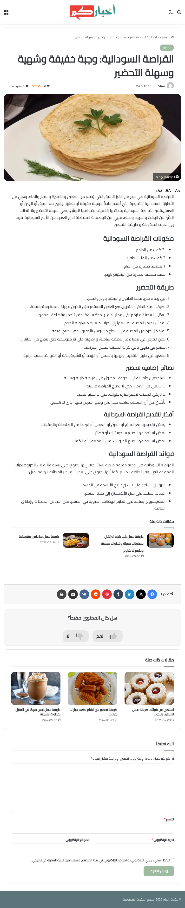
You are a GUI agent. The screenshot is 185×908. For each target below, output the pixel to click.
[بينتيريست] (107, 594)
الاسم (169, 819)
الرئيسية (165, 37)
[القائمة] (6, 13)
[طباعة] (61, 594)
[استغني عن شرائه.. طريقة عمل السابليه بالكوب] (149, 688)
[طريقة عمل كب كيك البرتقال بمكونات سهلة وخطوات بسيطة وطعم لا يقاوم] (160, 540)
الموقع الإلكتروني (77, 840)
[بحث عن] (179, 13)
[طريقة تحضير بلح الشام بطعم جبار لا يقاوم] (92, 688)
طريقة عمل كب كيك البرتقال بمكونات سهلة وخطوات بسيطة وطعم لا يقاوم (122, 543)
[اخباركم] (92, 11)
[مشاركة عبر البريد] (73, 594)
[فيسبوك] (152, 594)
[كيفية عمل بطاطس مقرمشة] (76, 540)
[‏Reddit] (95, 594)
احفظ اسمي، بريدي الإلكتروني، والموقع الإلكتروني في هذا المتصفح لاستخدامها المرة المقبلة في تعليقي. (100, 860)
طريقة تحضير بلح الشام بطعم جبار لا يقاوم (93, 711)
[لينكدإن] (129, 594)
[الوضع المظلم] (170, 13)
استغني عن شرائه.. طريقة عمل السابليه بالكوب (153, 711)
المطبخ (153, 37)
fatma (161, 86)
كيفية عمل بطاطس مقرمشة (39, 536)
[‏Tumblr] (118, 594)
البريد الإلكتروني (163, 840)
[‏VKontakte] (84, 594)
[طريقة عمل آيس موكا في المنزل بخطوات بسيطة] (35, 688)
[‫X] (141, 594)
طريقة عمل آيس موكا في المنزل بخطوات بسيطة (37, 711)
